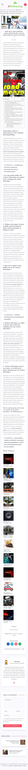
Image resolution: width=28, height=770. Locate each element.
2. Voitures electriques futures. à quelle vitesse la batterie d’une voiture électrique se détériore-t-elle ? (14, 109)
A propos (10, 765)
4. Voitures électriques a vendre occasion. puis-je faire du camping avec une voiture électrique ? (14, 116)
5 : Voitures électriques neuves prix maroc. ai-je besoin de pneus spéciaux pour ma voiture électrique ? (14, 120)
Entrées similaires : (10, 126)
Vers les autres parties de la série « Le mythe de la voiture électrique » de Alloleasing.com (14, 124)
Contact (25, 765)
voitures (14, 635)
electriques (20, 633)
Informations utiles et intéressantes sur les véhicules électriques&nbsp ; (14, 102)
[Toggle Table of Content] (22, 99)
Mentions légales (18, 765)
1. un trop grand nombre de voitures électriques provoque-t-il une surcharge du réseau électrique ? (14, 105)
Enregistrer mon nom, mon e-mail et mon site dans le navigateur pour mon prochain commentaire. (13, 720)
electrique (14, 633)
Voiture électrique (10, 10)
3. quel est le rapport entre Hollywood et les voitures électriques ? (13, 113)
